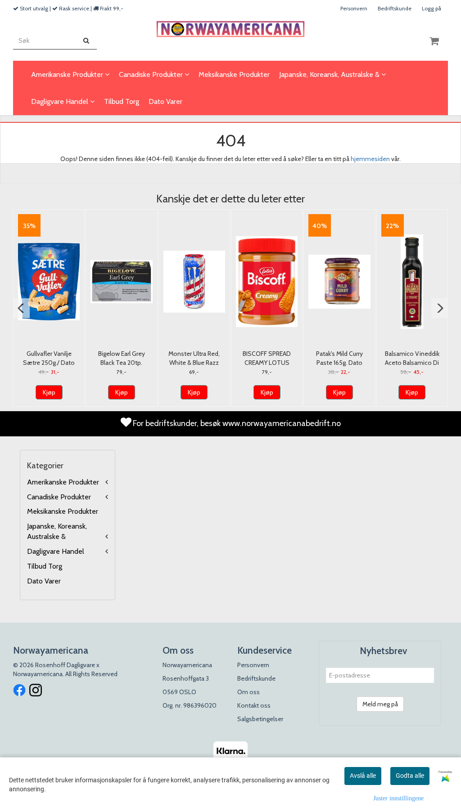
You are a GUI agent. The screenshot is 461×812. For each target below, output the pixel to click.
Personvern (353, 8)
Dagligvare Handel (55, 551)
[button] (21, 308)
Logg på (431, 8)
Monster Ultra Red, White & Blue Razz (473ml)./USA (194, 363)
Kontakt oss (254, 705)
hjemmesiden (370, 159)
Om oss (248, 692)
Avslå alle (363, 775)
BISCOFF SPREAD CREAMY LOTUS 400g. (267, 363)
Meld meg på (380, 704)
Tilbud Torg (44, 566)
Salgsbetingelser (260, 719)
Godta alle (410, 775)
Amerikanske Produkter (63, 482)
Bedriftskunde (394, 8)
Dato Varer (44, 581)
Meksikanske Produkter (62, 511)
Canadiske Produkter (59, 497)
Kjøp (49, 392)
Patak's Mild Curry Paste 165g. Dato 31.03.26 (339, 363)
